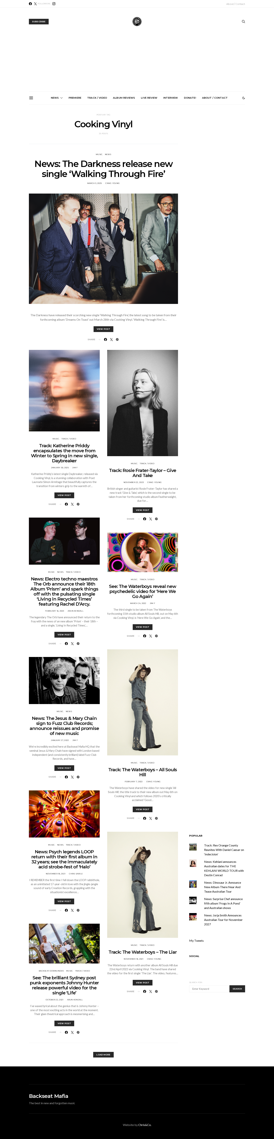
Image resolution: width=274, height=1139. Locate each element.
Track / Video (97, 97)
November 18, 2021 (55, 873)
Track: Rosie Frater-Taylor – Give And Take (142, 473)
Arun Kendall (76, 611)
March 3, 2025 (94, 183)
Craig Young (112, 183)
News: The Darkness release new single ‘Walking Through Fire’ (103, 168)
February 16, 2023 (54, 611)
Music (99, 154)
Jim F (75, 467)
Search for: (195, 982)
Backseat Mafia (48, 1096)
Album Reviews (124, 97)
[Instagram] (53, 3)
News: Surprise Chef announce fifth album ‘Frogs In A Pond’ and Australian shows (138, 146)
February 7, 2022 (134, 781)
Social (194, 956)
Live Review (149, 97)
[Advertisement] (137, 63)
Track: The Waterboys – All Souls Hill (142, 772)
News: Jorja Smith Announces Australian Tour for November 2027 (181, 145)
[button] (243, 97)
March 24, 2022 (138, 603)
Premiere (75, 97)
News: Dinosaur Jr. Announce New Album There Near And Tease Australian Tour (222, 887)
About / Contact (235, 3)
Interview (170, 97)
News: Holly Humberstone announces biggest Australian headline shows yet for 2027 (96, 146)
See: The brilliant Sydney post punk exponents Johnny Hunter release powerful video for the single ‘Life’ (64, 985)
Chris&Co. (144, 1125)
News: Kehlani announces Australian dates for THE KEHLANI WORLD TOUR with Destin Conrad (222, 146)
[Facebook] (30, 3)
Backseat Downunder (51, 971)
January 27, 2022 (60, 740)
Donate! (190, 97)
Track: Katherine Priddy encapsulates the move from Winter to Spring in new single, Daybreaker (64, 453)
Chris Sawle (76, 873)
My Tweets (196, 940)
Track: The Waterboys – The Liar (142, 952)
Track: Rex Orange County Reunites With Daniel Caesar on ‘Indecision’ (224, 849)
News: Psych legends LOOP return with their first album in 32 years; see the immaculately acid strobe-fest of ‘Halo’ (64, 859)
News (55, 97)
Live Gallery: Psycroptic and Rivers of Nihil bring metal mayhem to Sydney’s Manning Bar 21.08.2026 (54, 148)
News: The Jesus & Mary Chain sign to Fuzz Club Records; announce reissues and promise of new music (64, 726)
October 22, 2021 (54, 999)
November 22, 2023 (134, 482)
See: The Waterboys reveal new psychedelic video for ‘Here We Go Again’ (142, 591)
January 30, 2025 (60, 467)
